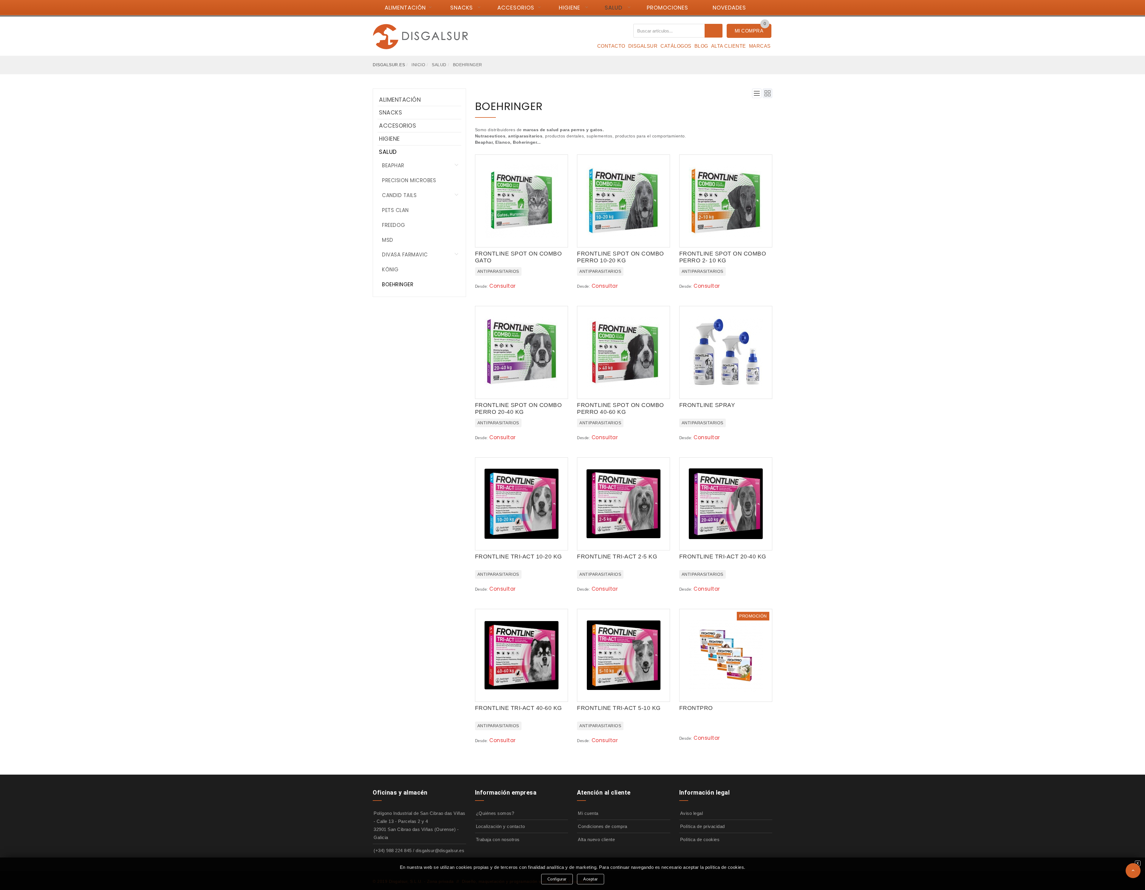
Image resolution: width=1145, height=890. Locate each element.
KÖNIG (390, 269)
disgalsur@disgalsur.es (440, 850)
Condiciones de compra (602, 826)
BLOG (701, 46)
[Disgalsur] (420, 36)
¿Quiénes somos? (495, 813)
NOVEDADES (729, 7)
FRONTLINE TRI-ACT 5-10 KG (619, 708)
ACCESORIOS (515, 7)
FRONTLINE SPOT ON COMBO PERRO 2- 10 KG (722, 257)
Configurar (557, 879)
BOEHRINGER (397, 284)
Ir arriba (1133, 870)
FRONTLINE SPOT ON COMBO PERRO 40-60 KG (620, 408)
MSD (387, 240)
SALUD (613, 7)
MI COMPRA (749, 30)
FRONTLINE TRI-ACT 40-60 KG (518, 708)
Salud (439, 64)
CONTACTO (611, 46)
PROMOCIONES (667, 7)
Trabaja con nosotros (498, 839)
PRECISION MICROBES (409, 180)
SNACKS (461, 7)
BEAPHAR (393, 165)
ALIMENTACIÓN (405, 7)
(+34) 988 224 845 (393, 850)
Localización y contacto (500, 826)
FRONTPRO (696, 708)
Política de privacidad (702, 826)
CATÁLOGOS (675, 46)
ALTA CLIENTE (728, 46)
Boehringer (467, 64)
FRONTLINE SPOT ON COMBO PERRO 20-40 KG (518, 408)
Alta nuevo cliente (596, 839)
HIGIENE (569, 7)
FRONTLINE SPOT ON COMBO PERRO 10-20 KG (620, 257)
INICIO (418, 64)
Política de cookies (700, 839)
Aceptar (590, 879)
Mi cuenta (588, 813)
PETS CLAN (395, 210)
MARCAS (760, 46)
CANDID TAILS (399, 195)
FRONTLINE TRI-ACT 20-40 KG (722, 556)
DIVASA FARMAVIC (405, 254)
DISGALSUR (643, 46)
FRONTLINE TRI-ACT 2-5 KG (617, 556)
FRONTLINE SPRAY (707, 405)
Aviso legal (691, 813)
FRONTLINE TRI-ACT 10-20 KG (518, 556)
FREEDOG (393, 225)
